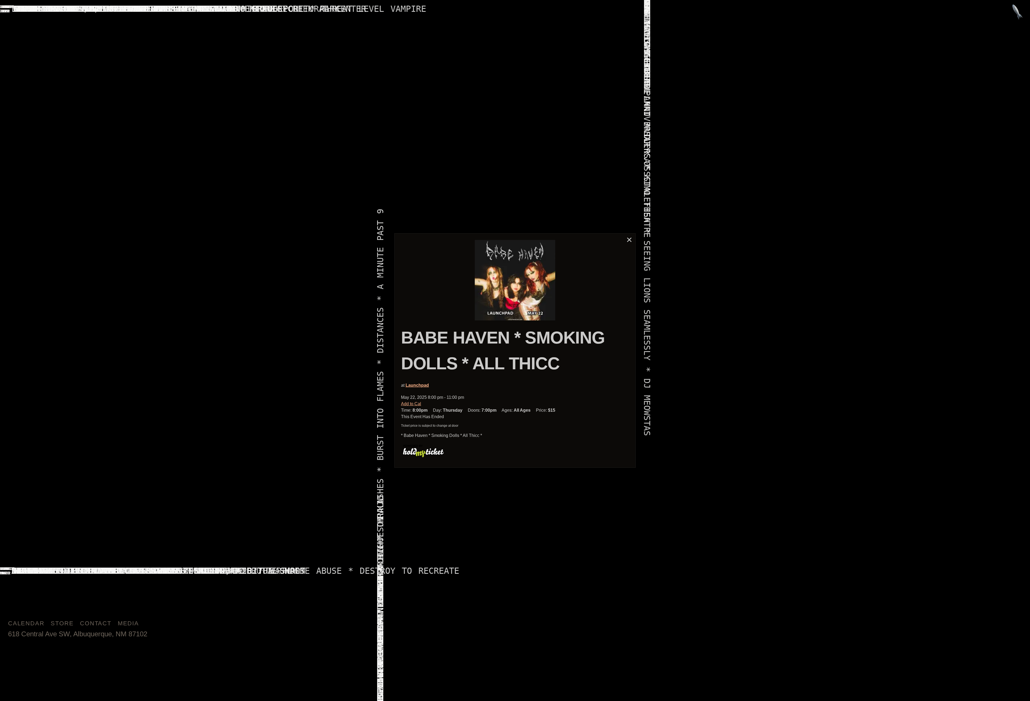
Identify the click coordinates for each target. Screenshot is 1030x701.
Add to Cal (411, 403)
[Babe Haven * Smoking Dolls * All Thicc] (515, 280)
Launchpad (417, 385)
